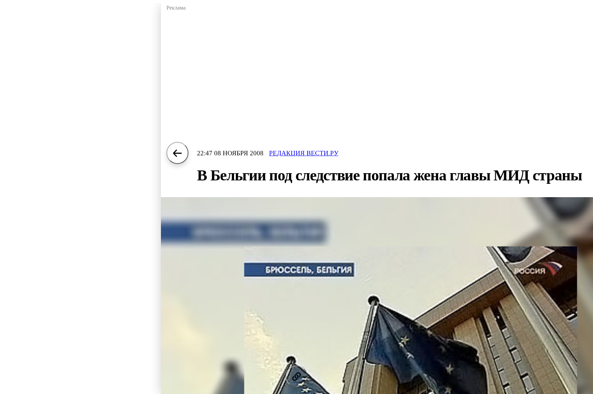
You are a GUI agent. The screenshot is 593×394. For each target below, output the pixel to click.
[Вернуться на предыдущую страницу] (177, 153)
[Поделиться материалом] (296, 376)
